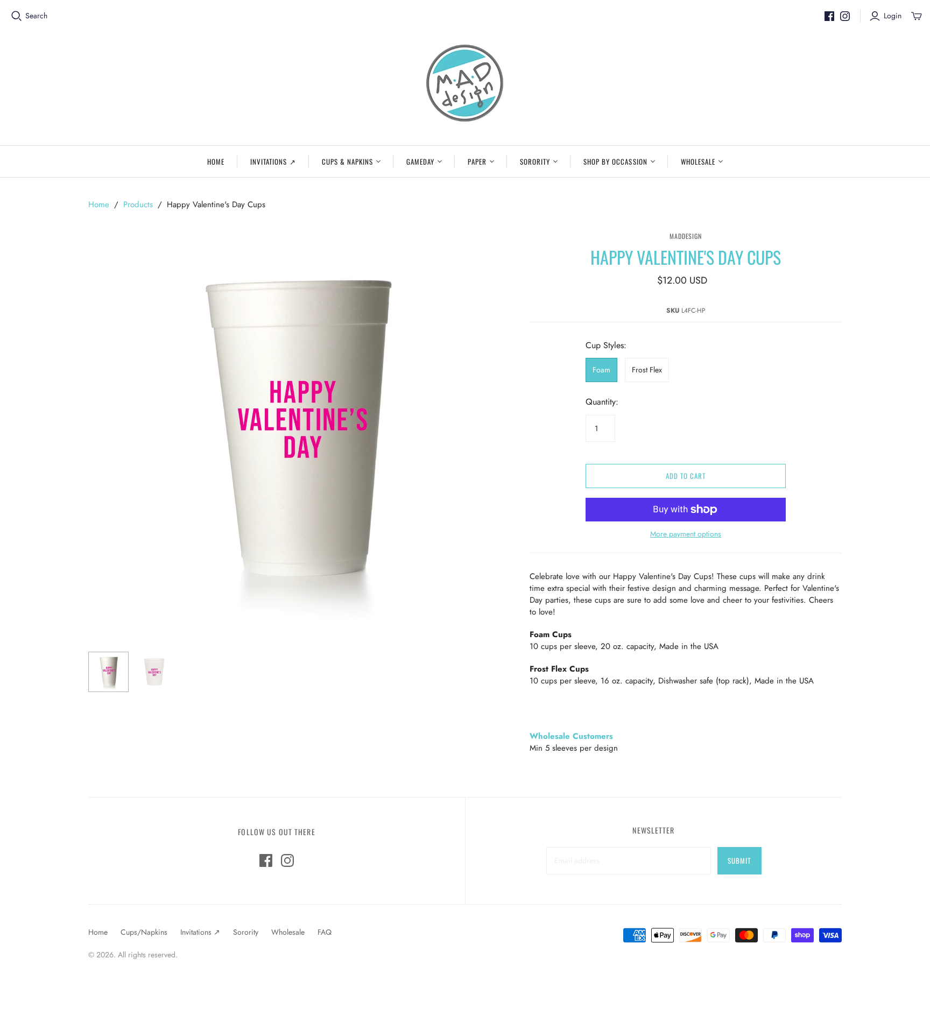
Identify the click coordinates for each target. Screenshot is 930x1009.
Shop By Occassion (615, 161)
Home (215, 161)
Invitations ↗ (273, 161)
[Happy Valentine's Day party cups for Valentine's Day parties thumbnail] (108, 672)
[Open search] (16, 16)
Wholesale (698, 161)
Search (36, 16)
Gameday (420, 161)
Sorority (535, 161)
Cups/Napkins (144, 932)
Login (892, 16)
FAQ (325, 932)
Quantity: (602, 402)
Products (138, 204)
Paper (477, 161)
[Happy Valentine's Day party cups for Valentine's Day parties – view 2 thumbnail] (154, 672)
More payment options (685, 534)
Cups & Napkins (348, 161)
